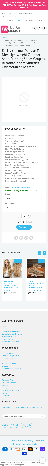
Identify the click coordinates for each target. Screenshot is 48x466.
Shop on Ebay (7, 361)
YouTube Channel (9, 383)
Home (4, 13)
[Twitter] (5, 425)
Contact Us (6, 326)
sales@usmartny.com (28, 20)
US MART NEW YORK (21, 187)
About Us (11, 13)
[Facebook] (11, 425)
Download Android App (11, 17)
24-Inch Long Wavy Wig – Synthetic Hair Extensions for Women (11, 285)
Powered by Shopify (29, 444)
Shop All (5, 366)
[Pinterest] (17, 425)
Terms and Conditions (11, 341)
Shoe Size (9, 204)
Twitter (5, 385)
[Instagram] (23, 425)
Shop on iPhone (8, 353)
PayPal (4, 393)
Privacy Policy (7, 339)
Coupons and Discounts (11, 368)
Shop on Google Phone (11, 356)
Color (7, 194)
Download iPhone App (24, 13)
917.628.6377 (12, 20)
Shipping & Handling (10, 336)
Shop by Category (9, 363)
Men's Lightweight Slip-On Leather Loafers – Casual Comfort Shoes (36, 285)
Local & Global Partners (11, 390)
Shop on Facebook (9, 358)
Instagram (6, 388)
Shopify (30, 441)
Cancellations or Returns (12, 334)
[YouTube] (29, 425)
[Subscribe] (43, 416)
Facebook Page (8, 380)
